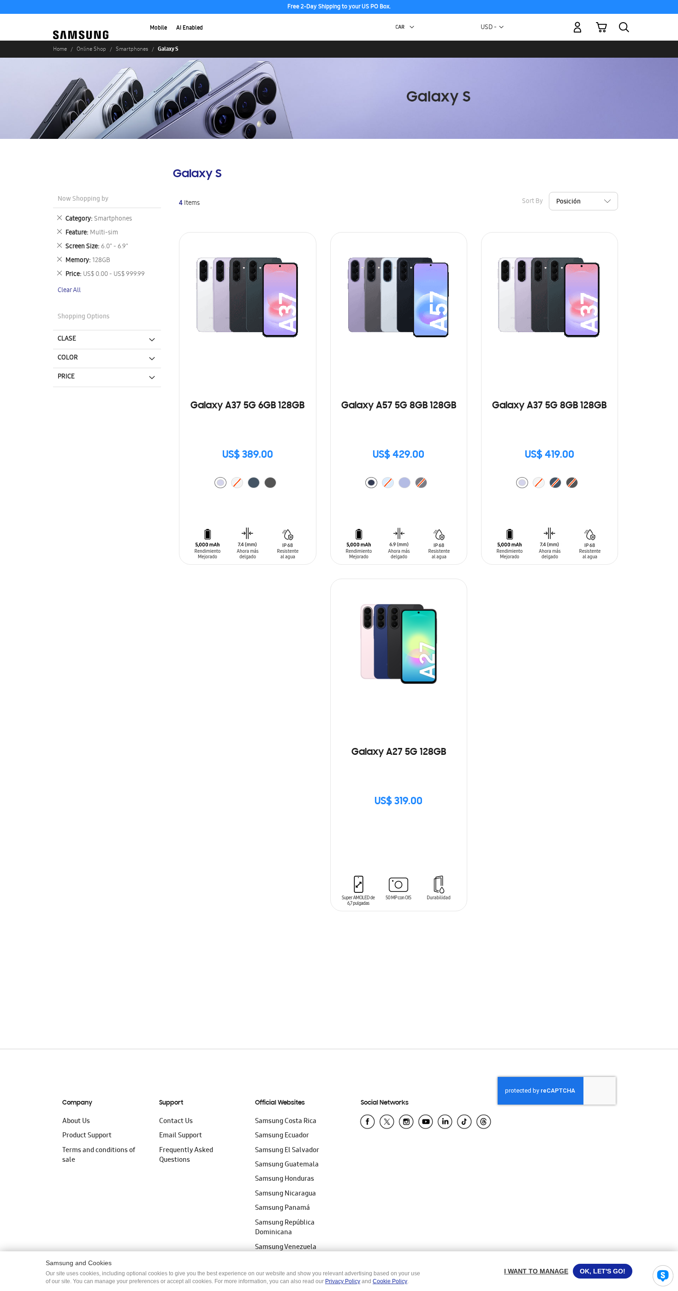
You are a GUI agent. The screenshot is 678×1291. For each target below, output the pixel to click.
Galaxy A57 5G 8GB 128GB (398, 406)
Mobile (158, 28)
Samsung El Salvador (287, 1150)
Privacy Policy (342, 1281)
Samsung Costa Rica (285, 1121)
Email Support (180, 1136)
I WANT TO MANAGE (536, 1271)
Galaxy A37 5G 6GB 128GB (247, 406)
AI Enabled (189, 28)
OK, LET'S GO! (602, 1271)
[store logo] (80, 22)
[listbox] (247, 483)
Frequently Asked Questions (186, 1155)
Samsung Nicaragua (285, 1194)
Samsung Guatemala (287, 1165)
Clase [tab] (67, 339)
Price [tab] (66, 377)
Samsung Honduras (284, 1179)
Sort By (532, 201)
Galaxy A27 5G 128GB (398, 752)
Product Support (87, 1136)
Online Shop (91, 49)
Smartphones (132, 49)
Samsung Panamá (282, 1208)
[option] (220, 482)
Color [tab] (68, 358)
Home (60, 49)
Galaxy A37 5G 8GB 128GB (549, 406)
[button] (412, 27)
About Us (76, 1121)
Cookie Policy (390, 1281)
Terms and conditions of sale (98, 1155)
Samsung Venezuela (285, 1247)
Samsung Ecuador (282, 1136)
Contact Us (176, 1121)
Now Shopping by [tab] (83, 199)
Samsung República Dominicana (285, 1228)
